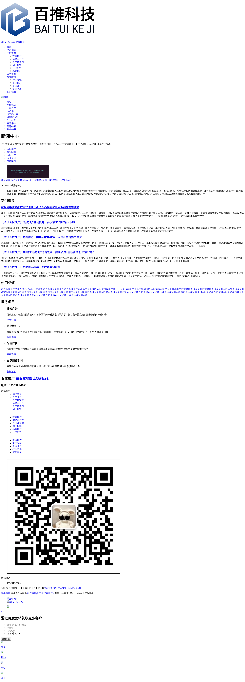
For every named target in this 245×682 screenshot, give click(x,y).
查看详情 (11, 320)
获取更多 (11, 371)
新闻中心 (5, 437)
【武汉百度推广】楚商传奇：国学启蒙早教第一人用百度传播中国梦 (41, 237)
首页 (9, 47)
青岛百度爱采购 (21, 295)
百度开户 (17, 86)
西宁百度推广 (89, 289)
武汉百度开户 (48, 593)
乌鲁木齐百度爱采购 (32, 292)
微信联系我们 (8, 457)
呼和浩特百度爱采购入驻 (214, 289)
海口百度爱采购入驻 (95, 292)
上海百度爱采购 (58, 295)
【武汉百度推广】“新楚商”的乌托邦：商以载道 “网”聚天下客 (38, 222)
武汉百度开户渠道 (33, 289)
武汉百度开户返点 (73, 289)
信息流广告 (18, 59)
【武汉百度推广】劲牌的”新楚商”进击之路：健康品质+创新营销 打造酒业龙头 (48, 252)
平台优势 (11, 50)
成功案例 (11, 74)
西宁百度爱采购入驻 (11, 292)
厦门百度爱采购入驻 (207, 292)
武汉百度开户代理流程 (12, 289)
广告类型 (11, 53)
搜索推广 (17, 56)
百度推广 (17, 83)
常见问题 (17, 89)
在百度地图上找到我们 (33, 378)
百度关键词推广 (142, 289)
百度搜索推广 (127, 289)
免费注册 (20, 42)
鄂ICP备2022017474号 (55, 588)
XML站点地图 (74, 588)
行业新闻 (11, 77)
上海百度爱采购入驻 (77, 295)
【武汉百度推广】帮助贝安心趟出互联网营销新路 (30, 267)
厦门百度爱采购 (189, 292)
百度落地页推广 (159, 289)
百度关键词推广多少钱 (108, 289)
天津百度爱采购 (151, 292)
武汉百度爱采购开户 (53, 289)
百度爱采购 (18, 62)
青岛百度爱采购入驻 (39, 295)
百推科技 (5, 593)
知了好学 (17, 65)
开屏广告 (17, 68)
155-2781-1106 (8, 42)
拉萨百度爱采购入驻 (132, 292)
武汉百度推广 (34, 593)
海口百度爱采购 (77, 292)
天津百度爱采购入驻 (170, 292)
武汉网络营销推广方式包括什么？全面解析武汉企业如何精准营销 (40, 207)
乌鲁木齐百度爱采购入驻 (55, 292)
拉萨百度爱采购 (114, 292)
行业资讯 (17, 80)
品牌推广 (17, 71)
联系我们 (11, 91)
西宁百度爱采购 (236, 289)
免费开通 (6, 639)
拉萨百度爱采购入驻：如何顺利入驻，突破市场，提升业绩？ (41, 180)
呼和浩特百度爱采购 (191, 289)
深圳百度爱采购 (226, 292)
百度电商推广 (174, 289)
